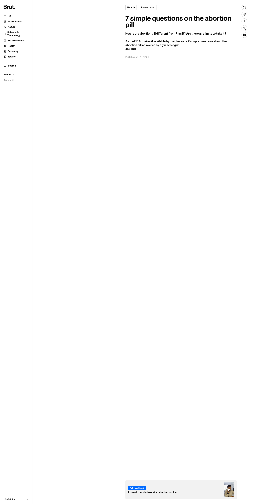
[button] (16, 499)
